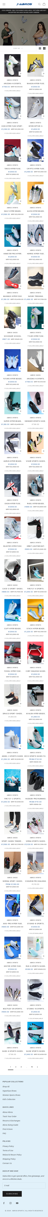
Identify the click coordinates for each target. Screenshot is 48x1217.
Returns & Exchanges (11, 1121)
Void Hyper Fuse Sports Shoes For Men (12, 126)
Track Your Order (10, 1116)
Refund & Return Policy (12, 1155)
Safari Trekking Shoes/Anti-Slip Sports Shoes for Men (35, 296)
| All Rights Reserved (33, 1211)
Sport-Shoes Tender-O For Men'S (12, 841)
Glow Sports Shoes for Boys (35, 1051)
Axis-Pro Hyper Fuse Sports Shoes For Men (12, 923)
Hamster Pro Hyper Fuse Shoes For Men (12, 254)
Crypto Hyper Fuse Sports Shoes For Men (35, 169)
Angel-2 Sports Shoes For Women (12, 756)
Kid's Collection (9, 1099)
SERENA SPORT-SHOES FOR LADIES (12, 881)
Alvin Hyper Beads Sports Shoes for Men (35, 211)
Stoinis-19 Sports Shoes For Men (35, 1009)
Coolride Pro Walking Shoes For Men (35, 881)
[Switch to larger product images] (40, 48)
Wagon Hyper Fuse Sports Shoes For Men (35, 83)
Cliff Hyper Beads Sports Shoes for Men (12, 628)
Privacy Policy (8, 1146)
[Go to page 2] (37, 1067)
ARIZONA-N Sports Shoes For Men (12, 83)
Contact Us (7, 1163)
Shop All (6, 1086)
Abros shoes (12, 333)
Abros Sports (12, 80)
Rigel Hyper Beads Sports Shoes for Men (35, 503)
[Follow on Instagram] (10, 1203)
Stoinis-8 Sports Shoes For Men (35, 923)
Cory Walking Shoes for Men (35, 671)
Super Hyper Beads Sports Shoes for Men (12, 421)
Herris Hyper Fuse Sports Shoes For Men (35, 254)
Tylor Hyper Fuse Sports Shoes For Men (35, 336)
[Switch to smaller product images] (44, 48)
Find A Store (8, 1129)
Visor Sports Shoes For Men (35, 461)
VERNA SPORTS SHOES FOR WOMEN (35, 841)
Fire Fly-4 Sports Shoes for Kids (35, 589)
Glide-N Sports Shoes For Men (12, 1051)
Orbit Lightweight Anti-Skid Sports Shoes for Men (35, 546)
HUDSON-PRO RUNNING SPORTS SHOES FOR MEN (35, 799)
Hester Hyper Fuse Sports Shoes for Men (12, 966)
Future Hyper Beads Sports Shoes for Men (12, 379)
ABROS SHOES (35, 375)
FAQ (4, 1133)
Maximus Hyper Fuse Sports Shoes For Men (12, 296)
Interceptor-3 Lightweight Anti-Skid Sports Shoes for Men (35, 126)
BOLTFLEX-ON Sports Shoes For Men (12, 1009)
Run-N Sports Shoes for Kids (35, 966)
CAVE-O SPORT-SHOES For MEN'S (12, 589)
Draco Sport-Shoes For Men (12, 713)
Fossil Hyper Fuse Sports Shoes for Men (12, 671)
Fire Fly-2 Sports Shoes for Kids (12, 799)
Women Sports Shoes (11, 1095)
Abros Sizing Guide (10, 1125)
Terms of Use (8, 1150)
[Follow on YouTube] (17, 1203)
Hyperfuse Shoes (10, 1091)
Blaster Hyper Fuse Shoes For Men (12, 546)
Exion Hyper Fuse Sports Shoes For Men (12, 503)
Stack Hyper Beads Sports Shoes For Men (35, 628)
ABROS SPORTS (35, 625)
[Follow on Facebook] (4, 1203)
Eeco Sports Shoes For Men (35, 756)
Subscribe (12, 1194)
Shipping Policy (9, 1159)
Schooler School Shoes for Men (12, 336)
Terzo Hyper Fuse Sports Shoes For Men (12, 169)
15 (32, 1067)
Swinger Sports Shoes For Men (35, 421)
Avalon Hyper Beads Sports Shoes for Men (35, 713)
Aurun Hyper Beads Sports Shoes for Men (12, 461)
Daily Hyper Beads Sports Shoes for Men (12, 211)
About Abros (8, 1112)
